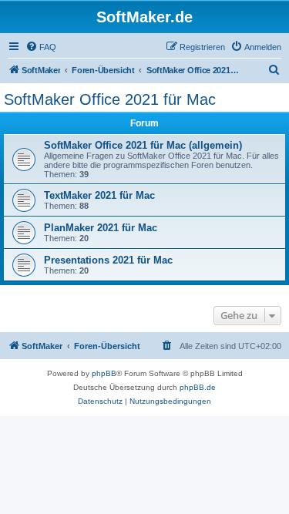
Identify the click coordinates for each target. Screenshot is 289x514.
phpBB (104, 373)
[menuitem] (40, 47)
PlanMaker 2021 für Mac (100, 227)
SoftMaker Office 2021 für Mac (110, 99)
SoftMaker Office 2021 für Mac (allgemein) (143, 145)
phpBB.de (198, 387)
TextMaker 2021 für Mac (99, 195)
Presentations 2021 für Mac (108, 260)
